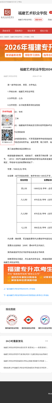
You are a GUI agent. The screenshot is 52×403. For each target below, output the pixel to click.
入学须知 (26, 37)
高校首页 (6, 30)
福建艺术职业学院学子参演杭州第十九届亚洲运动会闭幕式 (26, 354)
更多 (46, 341)
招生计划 (44, 30)
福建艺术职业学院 (16, 37)
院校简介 (19, 30)
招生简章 (31, 30)
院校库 (6, 37)
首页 (1, 37)
